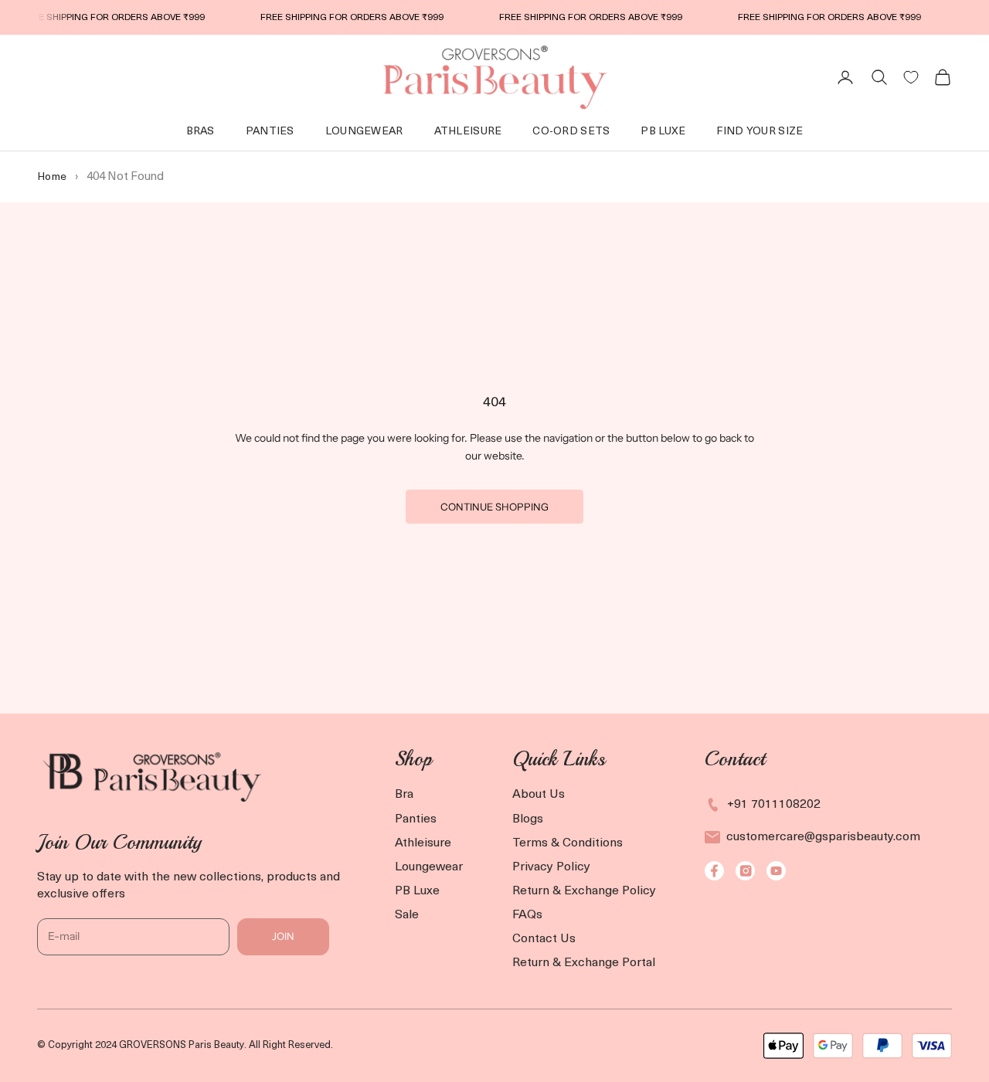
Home (51, 177)
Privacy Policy (551, 867)
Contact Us (544, 939)
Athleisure (468, 131)
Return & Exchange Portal (583, 963)
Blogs (527, 819)
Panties (270, 131)
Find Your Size (759, 131)
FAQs (527, 915)
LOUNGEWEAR (364, 131)
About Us (538, 795)
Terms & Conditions (567, 843)
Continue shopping (494, 506)
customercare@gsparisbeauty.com (823, 837)
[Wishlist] (911, 77)
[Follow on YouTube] (776, 870)
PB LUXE (663, 131)
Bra (404, 795)
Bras (200, 131)
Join (283, 936)
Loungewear (429, 867)
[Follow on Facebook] (714, 870)
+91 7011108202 (774, 805)
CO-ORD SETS (571, 131)
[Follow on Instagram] (745, 870)
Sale (407, 915)
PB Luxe (417, 891)
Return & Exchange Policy (584, 891)
